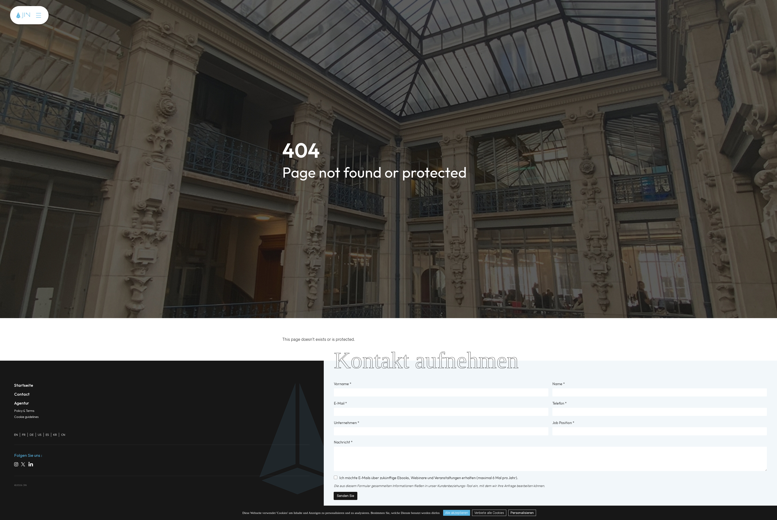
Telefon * (559, 403)
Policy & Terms (24, 411)
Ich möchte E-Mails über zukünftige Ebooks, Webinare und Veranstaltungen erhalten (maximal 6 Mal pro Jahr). (428, 477)
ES (47, 435)
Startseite (23, 385)
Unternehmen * (346, 422)
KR (55, 435)
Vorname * (342, 383)
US (39, 435)
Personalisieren (522, 513)
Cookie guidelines (26, 417)
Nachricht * (343, 442)
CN (63, 435)
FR (23, 435)
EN (16, 435)
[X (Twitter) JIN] (23, 464)
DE (32, 435)
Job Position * (563, 422)
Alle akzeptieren (456, 513)
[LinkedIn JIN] (32, 464)
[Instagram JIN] (16, 464)
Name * (558, 383)
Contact (69, 15)
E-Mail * (340, 403)
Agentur (49, 15)
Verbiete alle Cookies (489, 513)
